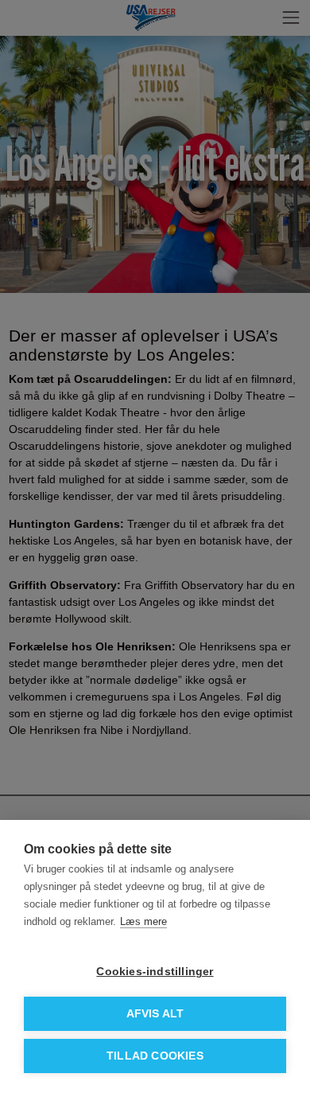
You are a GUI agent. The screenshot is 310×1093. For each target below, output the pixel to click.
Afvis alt (155, 1014)
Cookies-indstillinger (154, 972)
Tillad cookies (155, 1056)
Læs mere (143, 921)
